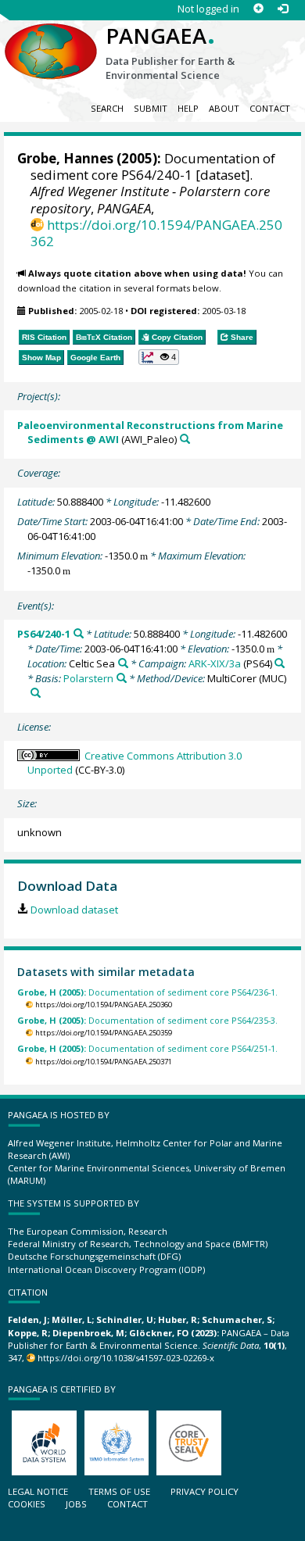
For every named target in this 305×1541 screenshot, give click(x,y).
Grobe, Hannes (65, 158)
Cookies (26, 1504)
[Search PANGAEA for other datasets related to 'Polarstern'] (122, 678)
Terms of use (119, 1491)
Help (188, 108)
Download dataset (73, 910)
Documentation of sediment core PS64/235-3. (147, 1020)
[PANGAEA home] (51, 38)
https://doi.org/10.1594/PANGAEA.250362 (156, 233)
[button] (159, 357)
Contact (269, 108)
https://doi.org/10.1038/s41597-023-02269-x (126, 1358)
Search (107, 108)
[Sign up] (258, 9)
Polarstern (88, 678)
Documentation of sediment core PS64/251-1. (147, 1048)
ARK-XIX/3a (214, 663)
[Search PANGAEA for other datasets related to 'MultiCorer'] (35, 693)
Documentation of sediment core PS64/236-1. (147, 992)
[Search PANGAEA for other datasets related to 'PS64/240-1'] (79, 633)
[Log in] (283, 9)
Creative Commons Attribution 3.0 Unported (134, 763)
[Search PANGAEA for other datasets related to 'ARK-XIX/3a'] (279, 663)
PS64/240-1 (43, 634)
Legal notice (38, 1491)
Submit (150, 108)
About (224, 108)
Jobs (76, 1504)
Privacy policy (204, 1491)
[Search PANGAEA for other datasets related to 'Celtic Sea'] (123, 663)
